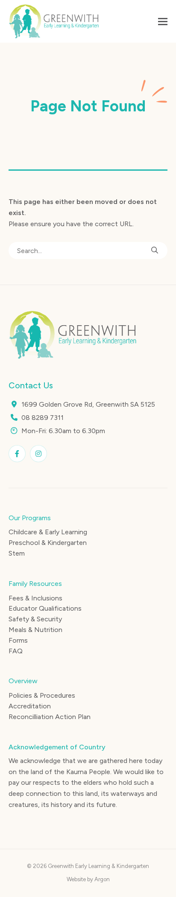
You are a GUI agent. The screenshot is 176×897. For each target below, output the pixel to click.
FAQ (16, 651)
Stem (17, 553)
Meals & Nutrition (35, 630)
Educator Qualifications (45, 608)
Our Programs (30, 518)
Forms (18, 640)
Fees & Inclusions (35, 598)
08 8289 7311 (42, 418)
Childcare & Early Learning (48, 532)
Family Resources (35, 584)
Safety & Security (35, 619)
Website (76, 879)
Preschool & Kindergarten (48, 543)
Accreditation (30, 706)
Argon (102, 879)
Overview (23, 681)
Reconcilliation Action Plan (50, 717)
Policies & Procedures (42, 695)
